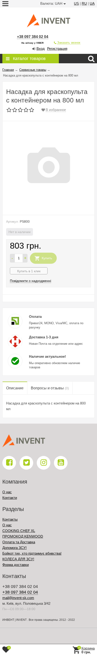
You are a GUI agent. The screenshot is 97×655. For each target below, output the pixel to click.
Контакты (10, 519)
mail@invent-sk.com (18, 598)
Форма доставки (15, 565)
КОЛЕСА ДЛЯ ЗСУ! (18, 559)
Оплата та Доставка (18, 542)
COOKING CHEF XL (18, 531)
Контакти (9, 498)
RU (84, 3)
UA (92, 3)
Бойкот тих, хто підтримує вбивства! (31, 553)
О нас (7, 492)
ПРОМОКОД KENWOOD (22, 536)
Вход (40, 49)
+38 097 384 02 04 (32, 37)
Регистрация (57, 49)
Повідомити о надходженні (30, 281)
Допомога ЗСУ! (14, 548)
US (76, 3)
